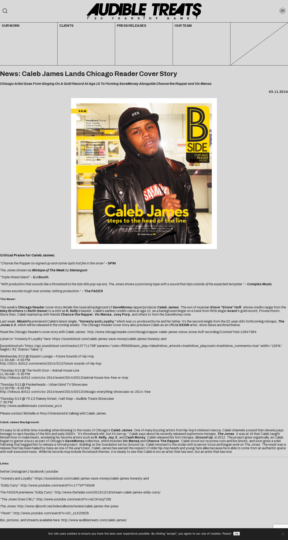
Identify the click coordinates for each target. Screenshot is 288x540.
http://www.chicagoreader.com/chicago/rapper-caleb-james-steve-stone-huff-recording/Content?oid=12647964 (172, 332)
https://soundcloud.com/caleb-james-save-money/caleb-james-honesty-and (109, 339)
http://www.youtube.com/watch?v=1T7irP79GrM (58, 485)
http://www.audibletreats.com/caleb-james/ (94, 520)
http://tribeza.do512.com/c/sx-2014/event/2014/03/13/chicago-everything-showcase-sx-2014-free (75, 391)
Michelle (29, 413)
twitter (5, 471)
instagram (19, 471)
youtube (52, 471)
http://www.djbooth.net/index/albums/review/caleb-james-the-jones (67, 506)
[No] (283, 534)
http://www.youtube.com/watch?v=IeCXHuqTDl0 (73, 499)
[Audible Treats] (144, 11)
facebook (37, 471)
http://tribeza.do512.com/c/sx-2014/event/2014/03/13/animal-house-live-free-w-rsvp (64, 377)
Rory (43, 413)
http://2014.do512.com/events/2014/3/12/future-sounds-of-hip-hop (50, 363)
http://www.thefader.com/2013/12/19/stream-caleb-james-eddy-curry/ (107, 492)
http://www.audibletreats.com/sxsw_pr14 (31, 406)
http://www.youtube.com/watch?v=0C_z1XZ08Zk (51, 513)
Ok (236, 533)
